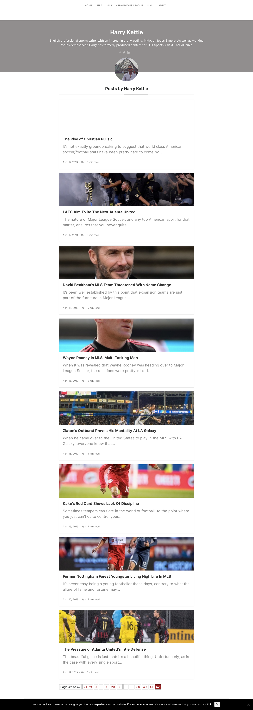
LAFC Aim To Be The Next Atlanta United (99, 212)
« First (88, 687)
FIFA (99, 5)
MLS (109, 5)
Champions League (129, 5)
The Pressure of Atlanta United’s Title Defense (104, 649)
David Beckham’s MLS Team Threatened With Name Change (117, 285)
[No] (248, 704)
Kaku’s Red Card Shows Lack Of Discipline (101, 503)
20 (113, 687)
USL (149, 5)
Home (88, 5)
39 (138, 687)
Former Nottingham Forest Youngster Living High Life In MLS (117, 576)
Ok (217, 704)
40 (145, 687)
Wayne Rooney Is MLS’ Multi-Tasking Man (100, 358)
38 (131, 687)
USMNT (161, 5)
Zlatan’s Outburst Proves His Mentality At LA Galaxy (109, 430)
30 (119, 687)
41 (151, 687)
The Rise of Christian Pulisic (88, 139)
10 (106, 687)
